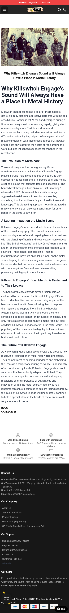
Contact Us (7, 554)
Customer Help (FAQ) (12, 559)
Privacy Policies (10, 517)
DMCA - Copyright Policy (14, 521)
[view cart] (64, 10)
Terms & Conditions (12, 512)
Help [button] (63, 609)
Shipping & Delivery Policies (15, 541)
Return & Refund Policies (14, 550)
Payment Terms (10, 545)
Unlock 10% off (6, 598)
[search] (59, 10)
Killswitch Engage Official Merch (24, 280)
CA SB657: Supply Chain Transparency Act (23, 526)
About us (6, 508)
